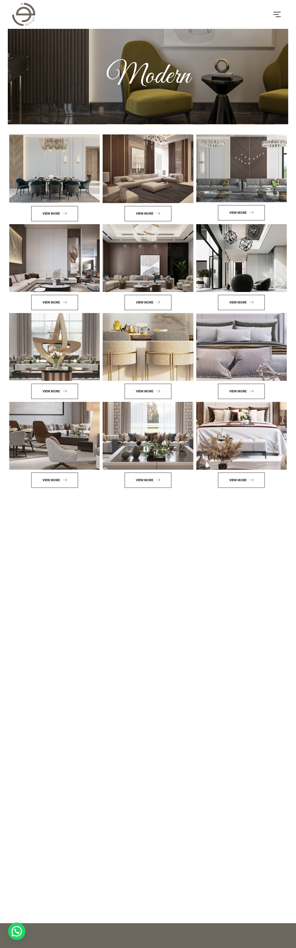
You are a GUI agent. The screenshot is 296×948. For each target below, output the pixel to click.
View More (51, 213)
